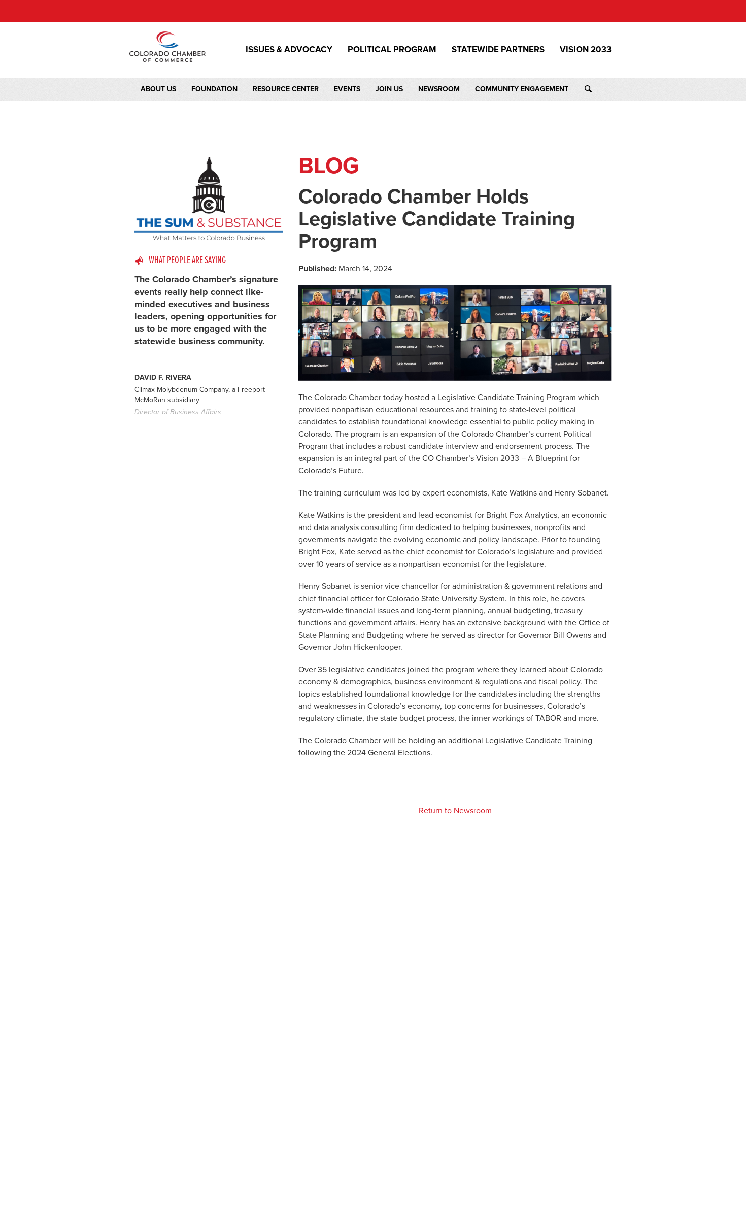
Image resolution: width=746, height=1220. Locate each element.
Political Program (392, 50)
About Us (158, 89)
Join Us (389, 89)
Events (347, 89)
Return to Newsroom (455, 811)
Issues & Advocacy (289, 50)
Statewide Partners (498, 50)
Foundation (214, 89)
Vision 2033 (586, 50)
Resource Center (286, 89)
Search (597, 89)
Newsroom (439, 89)
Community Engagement (521, 89)
